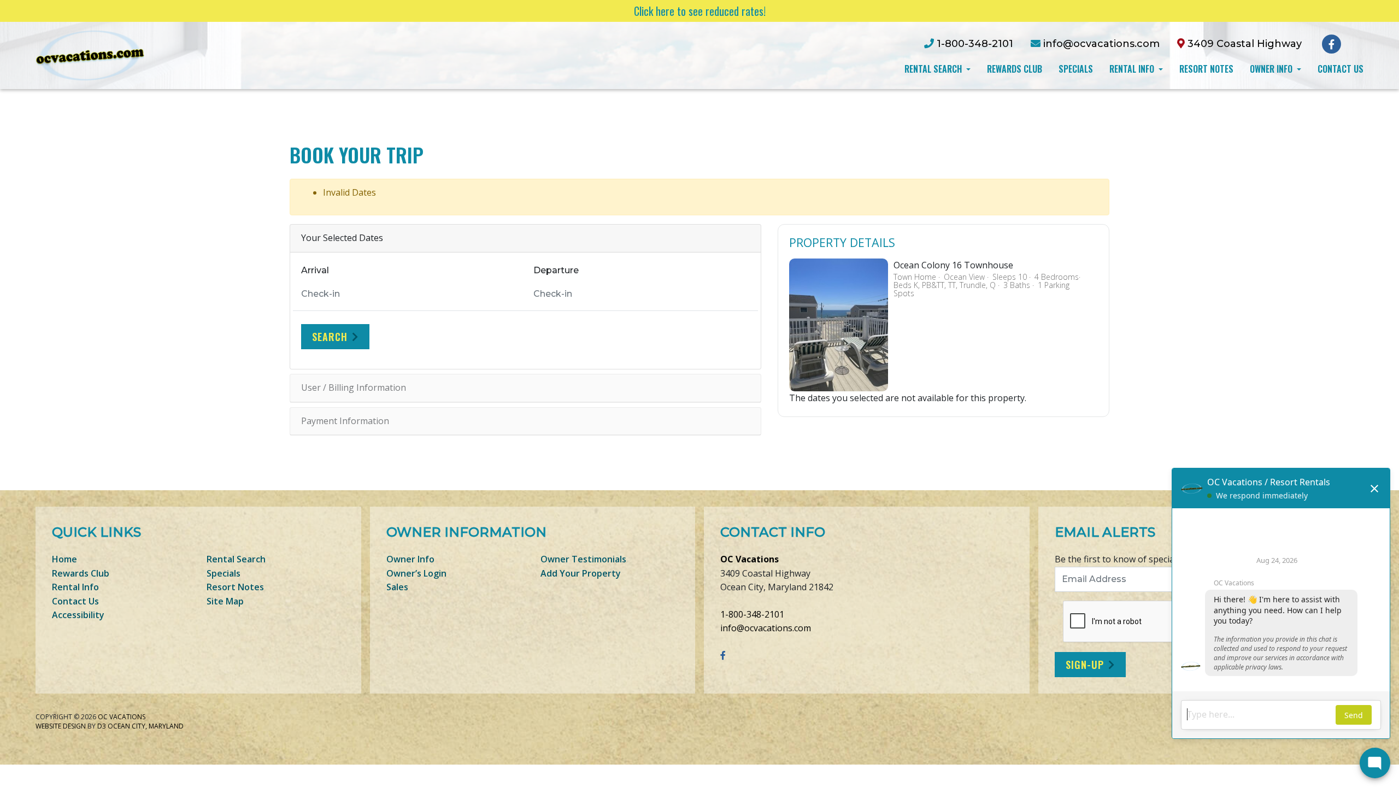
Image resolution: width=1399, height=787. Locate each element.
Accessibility (78, 615)
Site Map (225, 601)
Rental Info (1132, 68)
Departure (556, 270)
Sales (397, 587)
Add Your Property (580, 573)
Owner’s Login (416, 573)
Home (64, 559)
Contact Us (1340, 68)
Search (330, 337)
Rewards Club (1014, 68)
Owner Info (1272, 68)
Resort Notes (1206, 68)
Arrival (315, 270)
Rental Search (934, 68)
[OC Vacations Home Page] (90, 55)
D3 (101, 726)
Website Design (61, 726)
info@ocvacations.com (765, 628)
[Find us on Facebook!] (1331, 43)
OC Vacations (749, 559)
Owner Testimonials (583, 559)
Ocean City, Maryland (146, 726)
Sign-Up (1085, 664)
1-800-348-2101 (752, 614)
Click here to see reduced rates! (700, 11)
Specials (1076, 68)
